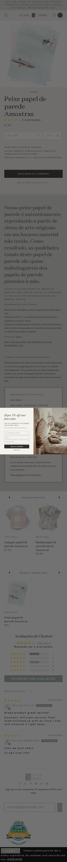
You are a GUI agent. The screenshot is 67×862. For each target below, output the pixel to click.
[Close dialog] (65, 409)
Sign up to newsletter (16, 446)
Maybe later (17, 449)
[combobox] (16, 433)
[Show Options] (28, 433)
